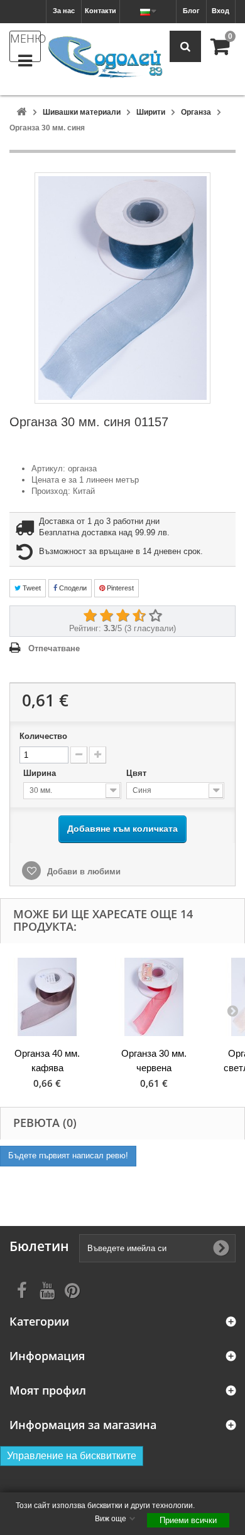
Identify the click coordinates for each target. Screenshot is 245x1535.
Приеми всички (188, 1520)
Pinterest (119, 588)
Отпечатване (54, 648)
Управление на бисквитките (71, 1455)
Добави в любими (83, 871)
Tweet (31, 588)
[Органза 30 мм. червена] (154, 997)
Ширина (40, 773)
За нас (64, 10)
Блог (191, 10)
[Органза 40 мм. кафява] (47, 997)
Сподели (72, 588)
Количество (43, 736)
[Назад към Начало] (21, 112)
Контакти (100, 10)
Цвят (137, 773)
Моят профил (47, 1390)
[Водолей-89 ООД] (105, 57)
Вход (220, 10)
